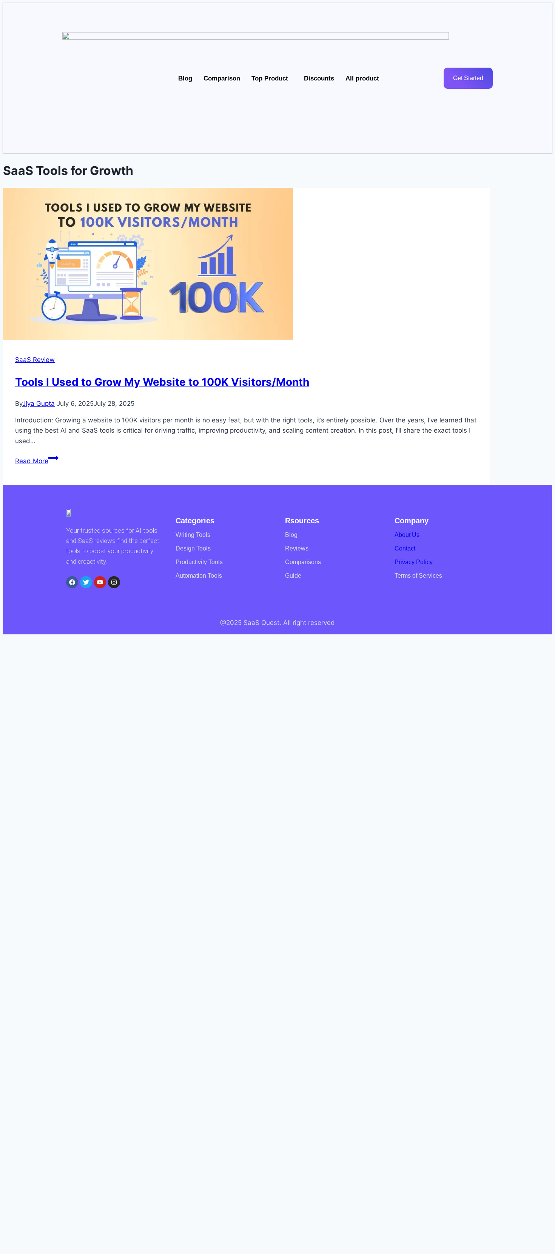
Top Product (269, 78)
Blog (185, 78)
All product (362, 78)
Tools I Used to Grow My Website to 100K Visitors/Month (162, 382)
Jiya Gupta (38, 403)
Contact (405, 548)
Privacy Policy (414, 562)
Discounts (319, 78)
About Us (407, 535)
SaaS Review (35, 359)
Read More (37, 461)
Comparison (222, 78)
